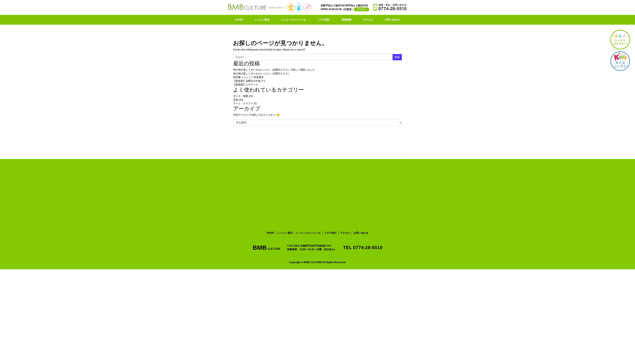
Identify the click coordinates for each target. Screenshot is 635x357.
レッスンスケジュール (293, 19)
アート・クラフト (243, 103)
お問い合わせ (392, 19)
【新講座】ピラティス (245, 84)
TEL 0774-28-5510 (362, 247)
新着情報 (347, 19)
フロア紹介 (324, 19)
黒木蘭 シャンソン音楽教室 (248, 77)
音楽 (235, 99)
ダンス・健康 (240, 96)
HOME (239, 19)
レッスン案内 (262, 19)
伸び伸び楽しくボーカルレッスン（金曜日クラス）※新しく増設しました (274, 69)
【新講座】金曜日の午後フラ (249, 80)
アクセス (361, 9)
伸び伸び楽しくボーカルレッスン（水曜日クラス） (261, 73)
